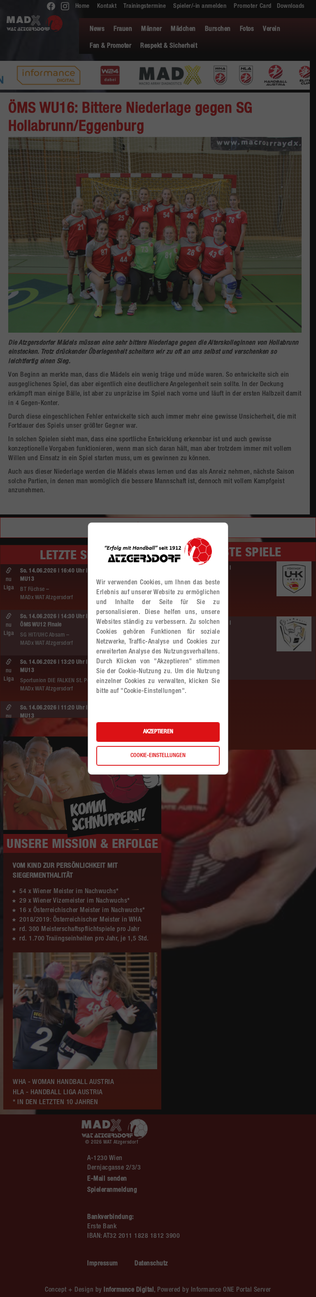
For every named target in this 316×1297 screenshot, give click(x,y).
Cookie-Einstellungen (158, 756)
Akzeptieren (158, 732)
